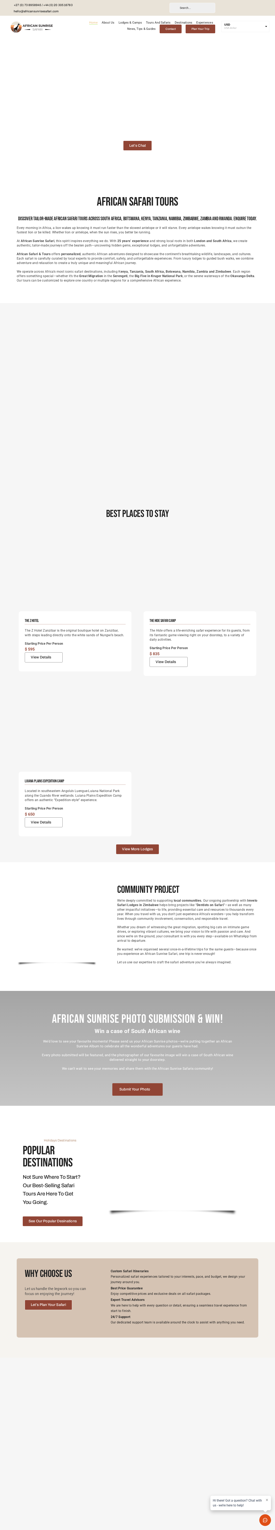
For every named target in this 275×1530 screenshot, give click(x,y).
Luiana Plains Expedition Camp (44, 781)
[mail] (157, 7)
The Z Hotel (32, 620)
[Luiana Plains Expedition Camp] (75, 694)
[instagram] (139, 7)
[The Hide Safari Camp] (200, 534)
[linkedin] (148, 7)
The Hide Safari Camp (163, 620)
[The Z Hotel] (75, 534)
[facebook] (130, 7)
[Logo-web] (32, 23)
